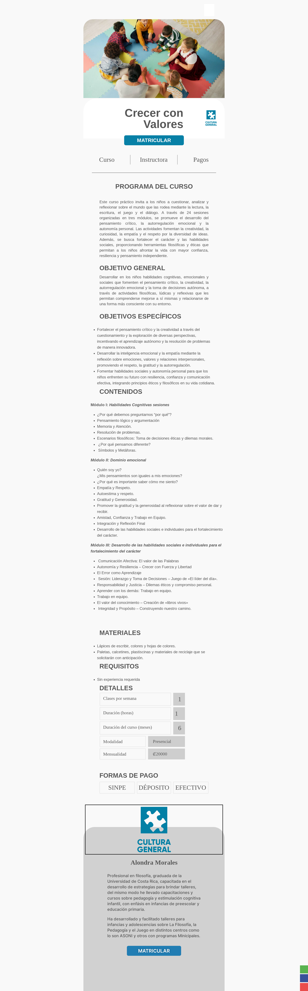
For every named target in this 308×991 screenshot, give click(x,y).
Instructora (154, 159)
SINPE (117, 787)
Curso (107, 159)
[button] (209, 10)
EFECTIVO (190, 787)
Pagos (201, 159)
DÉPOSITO (154, 787)
